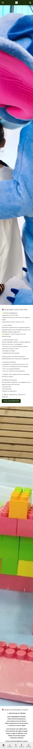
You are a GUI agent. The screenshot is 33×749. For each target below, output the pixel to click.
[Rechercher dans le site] (3, 2)
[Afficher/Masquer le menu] (30, 2)
